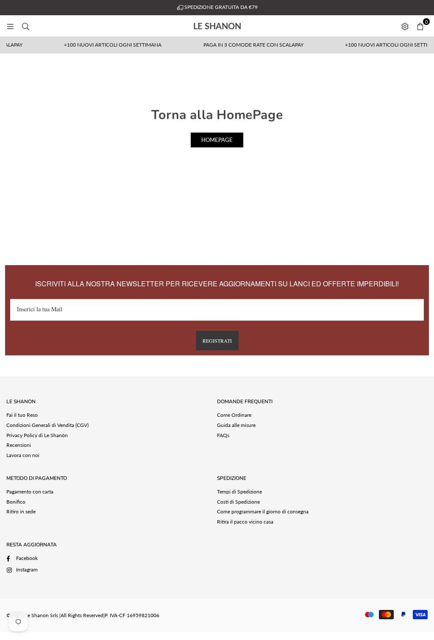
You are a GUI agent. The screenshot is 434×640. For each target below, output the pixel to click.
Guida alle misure (236, 425)
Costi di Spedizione (238, 502)
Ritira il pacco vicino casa (245, 521)
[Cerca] (25, 25)
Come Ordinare (234, 415)
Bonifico (15, 502)
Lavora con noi (22, 455)
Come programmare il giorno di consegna (263, 511)
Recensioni (18, 445)
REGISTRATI (217, 340)
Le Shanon (235, 26)
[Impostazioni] (404, 25)
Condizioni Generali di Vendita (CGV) (47, 425)
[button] (420, 25)
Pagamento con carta (29, 491)
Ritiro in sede (21, 511)
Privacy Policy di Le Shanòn (37, 435)
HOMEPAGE (217, 139)
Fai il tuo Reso (22, 415)
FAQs (223, 435)
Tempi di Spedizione (239, 491)
